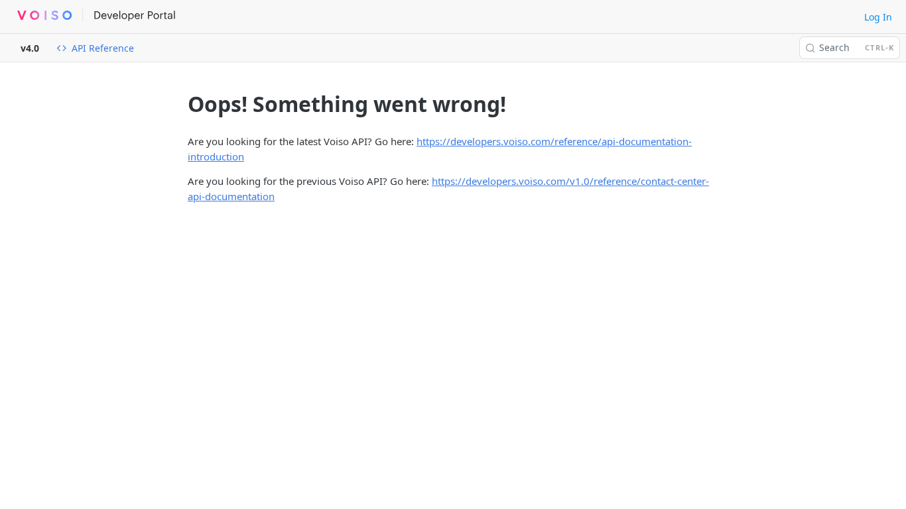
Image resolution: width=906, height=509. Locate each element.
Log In (878, 17)
